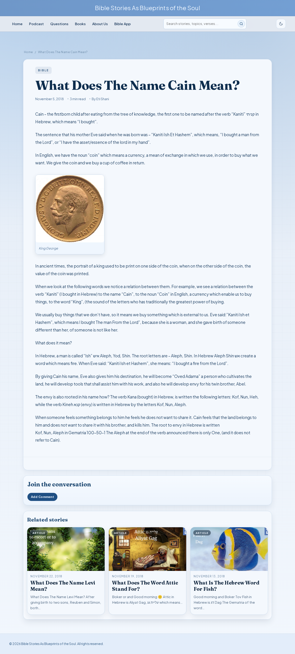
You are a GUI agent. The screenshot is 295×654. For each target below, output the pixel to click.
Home (17, 23)
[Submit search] (241, 23)
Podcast (36, 23)
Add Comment (42, 497)
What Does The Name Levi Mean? (62, 586)
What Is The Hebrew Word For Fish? (226, 586)
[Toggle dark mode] (281, 24)
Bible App (122, 23)
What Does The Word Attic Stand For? (145, 586)
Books (80, 23)
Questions (59, 23)
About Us (100, 23)
